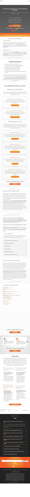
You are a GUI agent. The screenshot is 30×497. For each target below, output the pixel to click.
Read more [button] (17, 344)
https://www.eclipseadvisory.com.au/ (11, 291)
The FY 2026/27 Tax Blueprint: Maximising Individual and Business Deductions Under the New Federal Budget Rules (8, 392)
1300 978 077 (7, 289)
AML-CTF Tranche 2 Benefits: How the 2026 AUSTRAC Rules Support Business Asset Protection (21, 373)
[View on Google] (4, 338)
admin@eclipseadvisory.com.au (10, 293)
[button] (3, 341)
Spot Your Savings (15, 138)
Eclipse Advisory (10, 287)
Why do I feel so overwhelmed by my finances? (12, 64)
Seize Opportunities (15, 176)
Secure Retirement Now (15, 117)
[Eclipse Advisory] (1, 1)
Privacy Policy (20, 482)
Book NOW (15, 332)
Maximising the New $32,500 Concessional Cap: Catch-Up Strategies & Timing (21, 391)
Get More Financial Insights (14, 404)
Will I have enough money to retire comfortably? (14, 65)
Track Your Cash (15, 163)
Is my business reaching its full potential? (12, 67)
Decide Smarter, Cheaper (15, 151)
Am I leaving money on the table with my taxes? (12, 68)
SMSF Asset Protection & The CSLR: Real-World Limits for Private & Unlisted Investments (8, 373)
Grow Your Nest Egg (15, 105)
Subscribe (25, 461)
